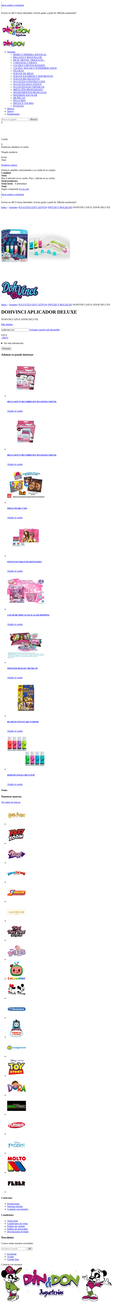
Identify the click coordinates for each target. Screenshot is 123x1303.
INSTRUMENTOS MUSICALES (29, 92)
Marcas (10, 108)
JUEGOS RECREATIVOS (26, 79)
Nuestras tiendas (15, 1206)
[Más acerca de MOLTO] (16, 1172)
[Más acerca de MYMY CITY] (16, 862)
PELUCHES (19, 100)
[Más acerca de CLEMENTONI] (16, 1017)
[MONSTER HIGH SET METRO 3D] (26, 662)
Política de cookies (16, 1226)
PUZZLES (18, 106)
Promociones (13, 114)
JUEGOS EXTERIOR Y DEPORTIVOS (33, 76)
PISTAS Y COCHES (23, 103)
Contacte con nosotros (17, 1209)
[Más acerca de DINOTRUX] (16, 1114)
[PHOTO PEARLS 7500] (26, 502)
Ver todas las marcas (10, 802)
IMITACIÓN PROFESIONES (28, 89)
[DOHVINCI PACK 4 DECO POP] (26, 769)
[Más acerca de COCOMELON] (16, 979)
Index (4, 207)
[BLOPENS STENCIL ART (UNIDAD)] (26, 715)
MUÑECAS (19, 98)
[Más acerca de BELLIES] (16, 959)
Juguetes (11, 52)
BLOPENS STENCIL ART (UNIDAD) (23, 722)
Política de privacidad (17, 1229)
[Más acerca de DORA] (16, 1095)
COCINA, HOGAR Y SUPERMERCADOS (35, 68)
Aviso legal (12, 1221)
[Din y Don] (16, 37)
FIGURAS (18, 70)
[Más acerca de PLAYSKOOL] (16, 1133)
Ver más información (13, 343)
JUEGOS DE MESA (23, 73)
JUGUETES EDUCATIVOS (27, 84)
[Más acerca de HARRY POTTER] (16, 824)
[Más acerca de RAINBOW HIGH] (16, 920)
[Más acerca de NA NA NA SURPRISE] (16, 940)
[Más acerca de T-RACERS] (16, 901)
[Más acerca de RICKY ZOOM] (16, 843)
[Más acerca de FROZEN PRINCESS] (16, 1153)
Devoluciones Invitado (18, 1231)
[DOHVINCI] (20, 299)
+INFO (4, 338)
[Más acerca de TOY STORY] (16, 1075)
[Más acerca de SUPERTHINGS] (16, 882)
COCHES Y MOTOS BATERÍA (29, 65)
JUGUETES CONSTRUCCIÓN (29, 81)
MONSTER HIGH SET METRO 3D (22, 668)
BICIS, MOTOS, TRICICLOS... (29, 60)
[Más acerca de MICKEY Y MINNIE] (16, 998)
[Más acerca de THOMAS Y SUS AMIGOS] (16, 1037)
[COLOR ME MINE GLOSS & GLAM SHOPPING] (26, 609)
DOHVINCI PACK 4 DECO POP (21, 775)
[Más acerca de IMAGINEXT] (16, 1056)
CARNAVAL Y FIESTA (25, 62)
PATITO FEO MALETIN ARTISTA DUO (24, 562)
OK (29, 1249)
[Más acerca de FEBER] (16, 1192)
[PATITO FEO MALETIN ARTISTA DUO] (26, 555)
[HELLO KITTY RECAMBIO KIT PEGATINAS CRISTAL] (26, 395)
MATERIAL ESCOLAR (25, 95)
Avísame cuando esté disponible (44, 329)
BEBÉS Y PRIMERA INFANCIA (29, 54)
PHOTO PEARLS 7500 (17, 508)
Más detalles (7, 324)
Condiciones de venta (17, 1223)
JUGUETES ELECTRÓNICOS (28, 87)
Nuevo (10, 111)
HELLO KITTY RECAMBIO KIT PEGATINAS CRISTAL (32, 401)
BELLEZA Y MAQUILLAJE (27, 57)
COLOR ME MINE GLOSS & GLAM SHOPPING (28, 615)
